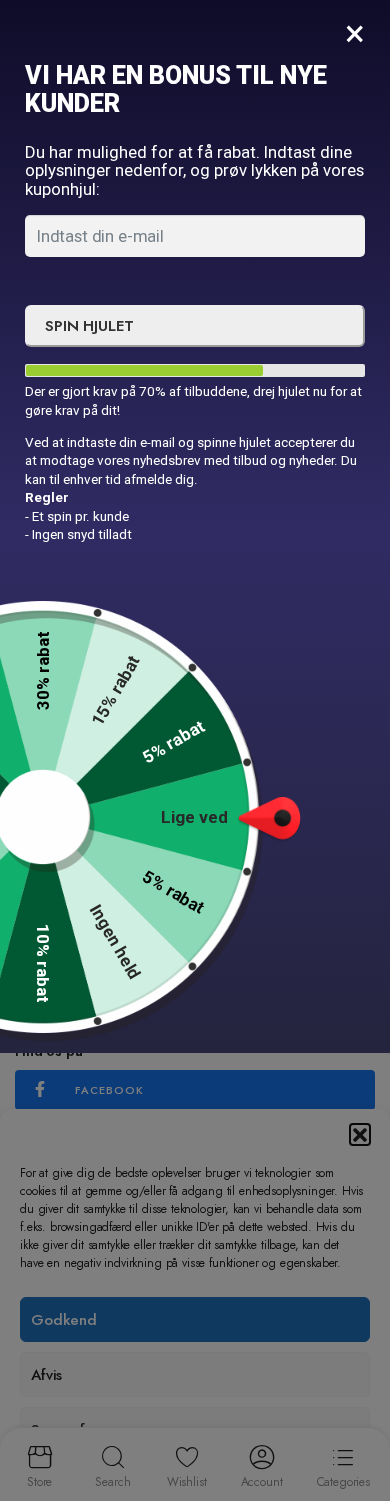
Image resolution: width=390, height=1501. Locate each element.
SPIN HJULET (89, 326)
